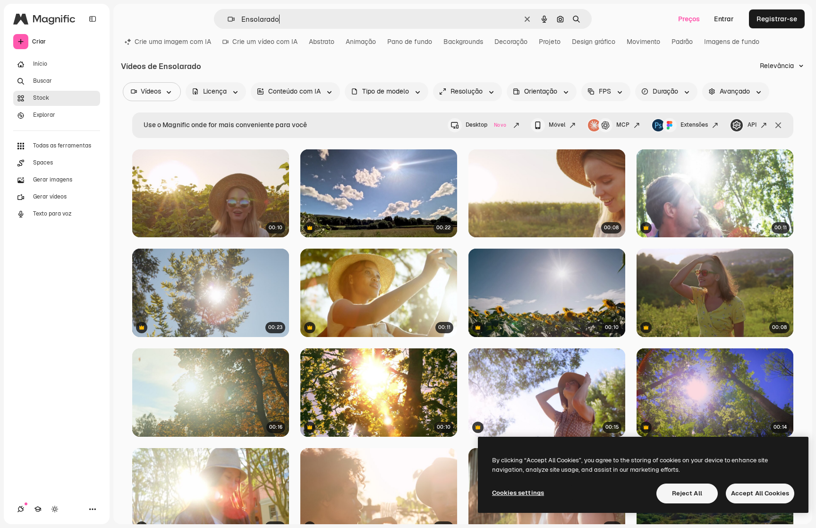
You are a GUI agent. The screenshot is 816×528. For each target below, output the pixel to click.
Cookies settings (518, 493)
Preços (689, 19)
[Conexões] (20, 509)
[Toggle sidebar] (92, 18)
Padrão (682, 41)
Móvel (557, 125)
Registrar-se (776, 19)
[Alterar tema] (54, 509)
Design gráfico (593, 41)
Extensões (694, 125)
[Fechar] (778, 125)
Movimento (643, 41)
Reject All (687, 493)
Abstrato (321, 41)
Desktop (486, 125)
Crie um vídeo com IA (265, 41)
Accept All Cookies (760, 493)
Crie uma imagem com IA (173, 41)
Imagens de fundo (731, 41)
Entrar (724, 19)
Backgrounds (463, 41)
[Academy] (37, 509)
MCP (622, 125)
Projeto (550, 41)
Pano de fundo (409, 41)
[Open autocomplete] (227, 19)
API (752, 125)
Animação (361, 41)
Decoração (510, 41)
